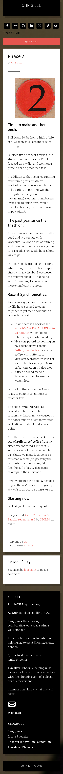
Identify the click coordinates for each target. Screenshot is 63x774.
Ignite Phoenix (18, 736)
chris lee (31, 5)
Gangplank (15, 621)
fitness (28, 545)
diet (26, 541)
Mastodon (14, 712)
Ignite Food (15, 655)
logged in (30, 569)
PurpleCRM (15, 604)
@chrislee (31, 41)
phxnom (13, 689)
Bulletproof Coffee (26, 350)
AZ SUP (13, 612)
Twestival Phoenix (21, 668)
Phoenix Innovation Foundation (29, 638)
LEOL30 (45, 519)
